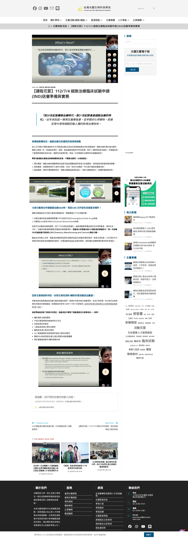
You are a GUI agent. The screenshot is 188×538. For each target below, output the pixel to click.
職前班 (137, 341)
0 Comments (148, 223)
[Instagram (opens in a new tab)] (40, 8)
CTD (142, 306)
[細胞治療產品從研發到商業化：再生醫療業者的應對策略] (128, 294)
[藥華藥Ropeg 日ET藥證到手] (128, 219)
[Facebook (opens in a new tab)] (35, 8)
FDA (152, 306)
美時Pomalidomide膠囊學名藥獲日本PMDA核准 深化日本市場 (144, 245)
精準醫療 (151, 336)
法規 (153, 323)
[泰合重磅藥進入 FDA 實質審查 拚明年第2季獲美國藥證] (128, 232)
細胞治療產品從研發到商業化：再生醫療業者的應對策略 (144, 293)
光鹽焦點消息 (102, 499)
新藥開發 (131, 322)
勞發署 (138, 314)
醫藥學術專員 (149, 354)
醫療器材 (132, 354)
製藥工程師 (134, 349)
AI (126, 306)
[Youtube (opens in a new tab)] (46, 8)
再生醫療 (129, 314)
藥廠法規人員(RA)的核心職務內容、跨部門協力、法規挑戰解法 (144, 279)
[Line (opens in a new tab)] (57, 8)
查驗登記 (141, 323)
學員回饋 (100, 511)
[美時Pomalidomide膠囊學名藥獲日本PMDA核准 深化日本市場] (128, 246)
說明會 (142, 350)
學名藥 (136, 318)
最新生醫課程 (71, 493)
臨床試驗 (52, 87)
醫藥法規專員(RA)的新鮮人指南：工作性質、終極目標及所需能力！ (144, 265)
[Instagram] (137, 526)
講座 (148, 349)
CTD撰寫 (147, 306)
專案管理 (141, 318)
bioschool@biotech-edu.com (142, 518)
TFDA (152, 309)
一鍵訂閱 (132, 70)
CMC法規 (137, 306)
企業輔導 (69, 509)
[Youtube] (143, 526)
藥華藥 (148, 345)
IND (37, 87)
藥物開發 (142, 345)
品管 (152, 314)
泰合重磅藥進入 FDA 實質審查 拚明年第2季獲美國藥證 (144, 231)
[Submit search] (154, 8)
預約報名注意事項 (104, 523)
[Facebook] (130, 526)
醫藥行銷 (140, 358)
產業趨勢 (145, 336)
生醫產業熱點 (102, 515)
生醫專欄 (139, 336)
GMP (128, 309)
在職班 (130, 318)
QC (146, 309)
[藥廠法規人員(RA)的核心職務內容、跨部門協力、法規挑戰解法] (128, 280)
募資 (145, 314)
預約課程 (69, 501)
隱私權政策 (101, 527)
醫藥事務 (141, 354)
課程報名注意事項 (104, 519)
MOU (142, 309)
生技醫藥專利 (130, 336)
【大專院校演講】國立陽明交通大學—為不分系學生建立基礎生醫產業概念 (104, 464)
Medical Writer (135, 309)
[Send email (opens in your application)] (52, 8)
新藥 (150, 318)
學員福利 (100, 507)
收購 (146, 318)
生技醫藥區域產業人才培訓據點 (109, 494)
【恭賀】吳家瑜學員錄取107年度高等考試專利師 (75, 466)
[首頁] (49, 26)
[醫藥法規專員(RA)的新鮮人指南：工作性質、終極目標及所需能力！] (128, 266)
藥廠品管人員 (134, 345)
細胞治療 (47, 87)
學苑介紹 (100, 503)
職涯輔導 (69, 513)
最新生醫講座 (71, 497)
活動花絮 (41, 87)
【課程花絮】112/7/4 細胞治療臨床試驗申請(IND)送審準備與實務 (105, 26)
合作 (148, 314)
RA (149, 309)
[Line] (150, 526)
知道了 (149, 535)
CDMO (131, 306)
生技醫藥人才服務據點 (140, 332)
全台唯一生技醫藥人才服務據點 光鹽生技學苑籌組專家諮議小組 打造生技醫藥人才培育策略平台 (45, 468)
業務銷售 (148, 323)
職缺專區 (69, 505)
